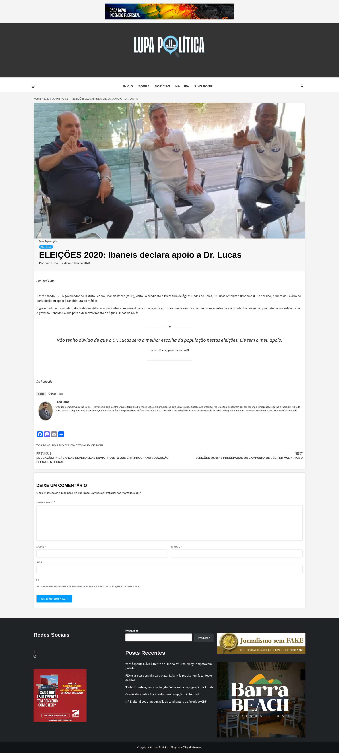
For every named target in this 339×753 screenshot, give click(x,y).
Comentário (45, 502)
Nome (41, 546)
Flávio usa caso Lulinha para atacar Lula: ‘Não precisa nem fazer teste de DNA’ (168, 678)
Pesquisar (131, 630)
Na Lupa (182, 86)
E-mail (176, 546)
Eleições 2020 (67, 445)
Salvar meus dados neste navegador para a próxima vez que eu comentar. (88, 586)
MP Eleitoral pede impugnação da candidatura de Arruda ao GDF (166, 701)
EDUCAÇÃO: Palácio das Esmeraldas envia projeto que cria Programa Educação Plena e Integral (102, 458)
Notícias (162, 86)
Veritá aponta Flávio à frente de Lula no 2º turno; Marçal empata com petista (168, 666)
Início (128, 86)
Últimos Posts (55, 394)
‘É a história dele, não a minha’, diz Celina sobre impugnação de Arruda (169, 687)
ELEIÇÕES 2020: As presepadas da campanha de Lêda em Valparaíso (249, 455)
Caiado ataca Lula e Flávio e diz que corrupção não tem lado (162, 694)
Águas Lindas (50, 445)
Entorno (81, 445)
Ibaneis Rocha (95, 445)
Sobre (144, 86)
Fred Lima (51, 263)
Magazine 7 (178, 747)
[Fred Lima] (45, 411)
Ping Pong (203, 86)
